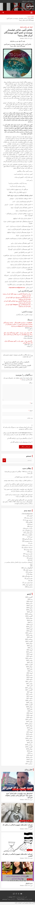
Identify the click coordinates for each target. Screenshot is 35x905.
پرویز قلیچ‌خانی (28, 530)
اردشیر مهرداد (28, 520)
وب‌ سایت (29, 418)
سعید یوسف (29, 549)
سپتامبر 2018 (28, 745)
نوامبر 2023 (29, 635)
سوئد (31, 551)
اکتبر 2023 (29, 637)
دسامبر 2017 (28, 763)
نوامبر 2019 (29, 721)
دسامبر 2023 (28, 633)
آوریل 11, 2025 (28, 829)
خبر (28, 27)
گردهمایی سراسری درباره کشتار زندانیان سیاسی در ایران (18, 563)
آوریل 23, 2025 (28, 799)
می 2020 (30, 711)
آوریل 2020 (29, 713)
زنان (31, 543)
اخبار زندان (29, 518)
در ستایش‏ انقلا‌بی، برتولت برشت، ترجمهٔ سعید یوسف (18, 480)
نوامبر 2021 (29, 683)
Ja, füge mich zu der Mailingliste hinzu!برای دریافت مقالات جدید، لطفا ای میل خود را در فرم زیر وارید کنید (17, 433)
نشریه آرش (29, 578)
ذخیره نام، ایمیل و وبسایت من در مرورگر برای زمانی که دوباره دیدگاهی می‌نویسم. (17, 428)
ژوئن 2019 (29, 728)
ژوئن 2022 (29, 669)
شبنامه (30, 5)
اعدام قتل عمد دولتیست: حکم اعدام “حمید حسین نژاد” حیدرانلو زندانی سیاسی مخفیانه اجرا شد (18, 795)
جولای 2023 (29, 643)
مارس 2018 (29, 757)
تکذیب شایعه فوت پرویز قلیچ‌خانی (23, 477)
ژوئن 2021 (29, 692)
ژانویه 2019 (29, 736)
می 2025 (30, 599)
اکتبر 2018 (29, 742)
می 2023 (30, 648)
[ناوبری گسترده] (31, 13)
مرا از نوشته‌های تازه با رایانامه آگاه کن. (20, 442)
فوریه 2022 (29, 677)
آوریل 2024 (29, 624)
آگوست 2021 (28, 690)
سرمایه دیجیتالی (28, 547)
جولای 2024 (29, 618)
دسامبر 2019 (28, 719)
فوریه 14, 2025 (28, 885)
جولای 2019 (29, 726)
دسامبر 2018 (28, 738)
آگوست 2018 (28, 747)
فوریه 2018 (29, 759)
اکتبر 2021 (29, 685)
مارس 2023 (29, 652)
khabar (22, 38)
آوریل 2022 (29, 673)
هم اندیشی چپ (28, 582)
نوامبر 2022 (29, 660)
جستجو (4, 460)
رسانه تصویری (28, 541)
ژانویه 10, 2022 (28, 38)
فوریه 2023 (29, 654)
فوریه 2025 (29, 605)
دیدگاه (30, 383)
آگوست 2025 (28, 597)
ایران (31, 27)
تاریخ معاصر (29, 532)
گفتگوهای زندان (28, 568)
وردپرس (4, 899)
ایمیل (30, 410)
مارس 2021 (29, 694)
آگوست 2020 (28, 704)
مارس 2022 (29, 675)
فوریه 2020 (29, 715)
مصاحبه (30, 572)
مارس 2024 (29, 626)
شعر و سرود (29, 554)
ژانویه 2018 (29, 761)
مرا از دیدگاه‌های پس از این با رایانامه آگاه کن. (19, 438)
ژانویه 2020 (29, 717)
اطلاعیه (30, 522)
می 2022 (30, 671)
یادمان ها (30, 587)
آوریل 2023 (29, 650)
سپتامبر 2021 (28, 688)
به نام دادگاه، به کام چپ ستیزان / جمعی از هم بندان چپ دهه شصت (17, 355)
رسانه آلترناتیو (28, 539)
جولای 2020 (29, 707)
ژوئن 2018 (29, 751)
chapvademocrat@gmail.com (17, 287)
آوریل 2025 (29, 601)
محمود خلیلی (28, 570)
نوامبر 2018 (29, 740)
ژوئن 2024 (29, 620)
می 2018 (30, 753)
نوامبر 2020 (29, 702)
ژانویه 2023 (29, 656)
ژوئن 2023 (29, 645)
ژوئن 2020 (29, 709)
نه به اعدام (29, 883)
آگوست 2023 (28, 641)
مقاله (31, 574)
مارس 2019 (29, 734)
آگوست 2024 (28, 616)
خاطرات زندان (28, 535)
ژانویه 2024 (29, 631)
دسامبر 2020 (28, 700)
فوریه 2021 (29, 696)
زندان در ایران (23, 27)
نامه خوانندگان (28, 576)
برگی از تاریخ (29, 528)
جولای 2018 (29, 749)
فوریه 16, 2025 (28, 858)
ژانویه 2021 (29, 698)
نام (31, 403)
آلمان (31, 516)
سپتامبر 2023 (28, 639)
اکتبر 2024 (29, 612)
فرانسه (30, 558)
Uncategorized (28, 513)
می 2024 (30, 622)
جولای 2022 (29, 666)
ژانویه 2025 (29, 607)
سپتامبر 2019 (28, 723)
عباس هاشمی (28, 556)
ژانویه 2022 (29, 679)
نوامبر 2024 (29, 610)
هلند (31, 580)
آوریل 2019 (29, 732)
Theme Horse (21, 899)
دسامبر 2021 (28, 681)
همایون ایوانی (28, 585)
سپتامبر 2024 (28, 614)
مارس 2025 (29, 603)
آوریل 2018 (29, 755)
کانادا (31, 560)
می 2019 (30, 730)
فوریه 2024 (29, 629)
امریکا (30, 524)
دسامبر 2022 (28, 658)
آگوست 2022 (28, 664)
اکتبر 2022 (29, 662)
